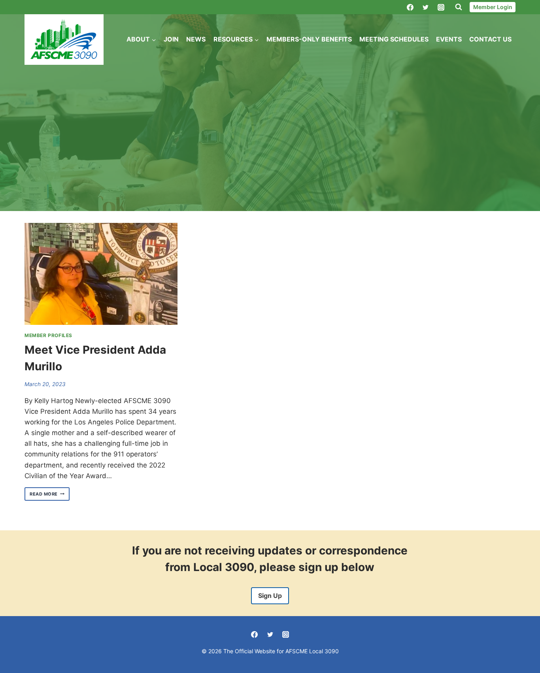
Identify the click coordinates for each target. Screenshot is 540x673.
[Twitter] (425, 7)
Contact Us (490, 39)
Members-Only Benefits (309, 39)
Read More (50, 494)
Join (171, 39)
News (196, 39)
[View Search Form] (458, 7)
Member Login (492, 7)
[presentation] (101, 274)
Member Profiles (48, 335)
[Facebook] (410, 7)
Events (449, 39)
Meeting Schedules (394, 39)
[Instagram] (440, 7)
